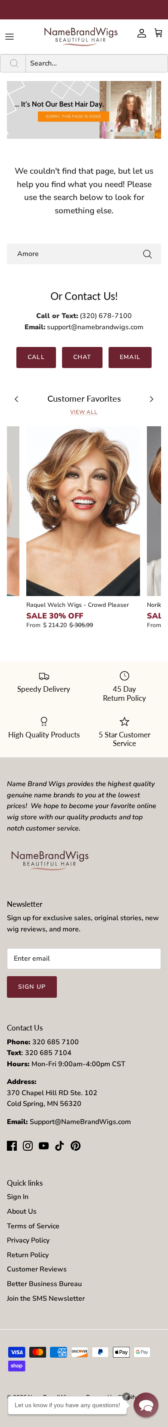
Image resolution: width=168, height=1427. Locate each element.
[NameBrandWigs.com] (81, 37)
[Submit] (147, 253)
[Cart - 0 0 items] (158, 33)
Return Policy (28, 1255)
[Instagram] (28, 1146)
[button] (146, 1405)
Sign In (17, 1197)
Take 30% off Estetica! (84, 10)
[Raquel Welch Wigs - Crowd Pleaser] (83, 511)
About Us (22, 1211)
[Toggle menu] (9, 36)
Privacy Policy (28, 1240)
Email (130, 357)
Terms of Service (33, 1226)
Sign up (32, 987)
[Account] (139, 33)
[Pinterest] (76, 1146)
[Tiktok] (60, 1146)
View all (84, 412)
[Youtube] (44, 1146)
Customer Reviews (37, 1269)
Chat (82, 357)
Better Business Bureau (44, 1284)
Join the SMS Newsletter (46, 1298)
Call (36, 357)
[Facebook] (12, 1146)
